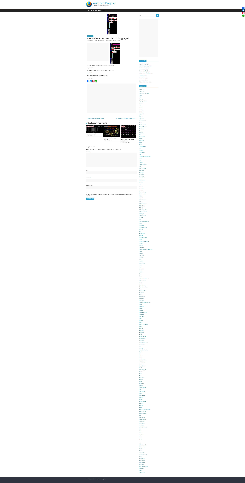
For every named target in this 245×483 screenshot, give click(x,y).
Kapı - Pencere (90, 36)
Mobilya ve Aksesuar (143, 324)
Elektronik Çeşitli (142, 209)
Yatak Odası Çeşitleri (143, 466)
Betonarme (141, 130)
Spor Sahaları (142, 421)
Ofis (140, 346)
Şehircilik (141, 397)
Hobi (140, 259)
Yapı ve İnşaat (142, 460)
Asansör (141, 109)
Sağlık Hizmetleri (142, 387)
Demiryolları (141, 174)
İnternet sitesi (89, 185)
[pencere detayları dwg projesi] (111, 126)
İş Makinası (141, 273)
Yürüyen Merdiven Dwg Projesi (145, 74)
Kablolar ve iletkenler (143, 278)
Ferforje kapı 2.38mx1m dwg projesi (126, 118)
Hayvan (140, 251)
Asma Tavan (141, 113)
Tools (140, 442)
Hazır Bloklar (142, 255)
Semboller (141, 403)
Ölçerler (141, 352)
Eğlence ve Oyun (142, 199)
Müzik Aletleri (142, 344)
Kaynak (140, 294)
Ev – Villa (141, 217)
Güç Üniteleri (142, 233)
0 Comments (101, 40)
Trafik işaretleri (142, 446)
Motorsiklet (141, 330)
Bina (140, 134)
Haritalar (141, 243)
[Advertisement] (98, 52)
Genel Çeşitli (141, 225)
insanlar (141, 271)
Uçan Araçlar (142, 452)
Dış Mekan (141, 190)
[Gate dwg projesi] (94, 126)
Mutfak (140, 334)
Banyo (140, 122)
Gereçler (141, 229)
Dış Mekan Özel (142, 194)
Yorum (88, 152)
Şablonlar (141, 385)
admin (96, 40)
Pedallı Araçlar (142, 361)
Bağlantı (141, 116)
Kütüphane (141, 298)
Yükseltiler (141, 468)
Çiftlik (140, 158)
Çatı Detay (141, 150)
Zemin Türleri (142, 472)
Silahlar (140, 407)
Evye (140, 219)
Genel (140, 223)
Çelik (140, 154)
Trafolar (140, 448)
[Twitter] (243, 10)
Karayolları (141, 292)
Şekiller (140, 399)
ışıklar (140, 275)
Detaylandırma (142, 180)
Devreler (141, 182)
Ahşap (140, 95)
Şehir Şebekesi (142, 395)
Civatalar (141, 162)
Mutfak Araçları (142, 336)
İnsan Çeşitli (141, 269)
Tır (139, 441)
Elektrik (140, 201)
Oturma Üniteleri (142, 359)
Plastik (140, 367)
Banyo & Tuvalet (142, 124)
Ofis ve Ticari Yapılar (143, 350)
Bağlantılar (141, 118)
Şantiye (140, 393)
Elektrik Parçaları (142, 203)
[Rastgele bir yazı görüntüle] (157, 10)
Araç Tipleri (141, 103)
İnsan (140, 267)
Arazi (140, 105)
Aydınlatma (141, 114)
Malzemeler (141, 306)
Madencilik (141, 300)
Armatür (141, 107)
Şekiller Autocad (142, 401)
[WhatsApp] (243, 15)
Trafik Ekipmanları (143, 444)
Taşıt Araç (141, 435)
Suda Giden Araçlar (143, 427)
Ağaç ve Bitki (141, 91)
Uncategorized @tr (143, 454)
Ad (87, 170)
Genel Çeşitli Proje (143, 227)
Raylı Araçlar (141, 377)
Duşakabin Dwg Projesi (144, 64)
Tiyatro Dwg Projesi (143, 79)
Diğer (140, 184)
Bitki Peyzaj (141, 140)
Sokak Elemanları (142, 413)
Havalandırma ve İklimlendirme (145, 249)
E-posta (88, 178)
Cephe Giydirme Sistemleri (145, 156)
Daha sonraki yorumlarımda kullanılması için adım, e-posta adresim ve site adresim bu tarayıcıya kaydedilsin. (109, 195)
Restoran (141, 379)
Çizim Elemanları (142, 168)
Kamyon (141, 282)
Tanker (140, 431)
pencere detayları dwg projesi (110, 138)
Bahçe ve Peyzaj (142, 120)
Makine (140, 304)
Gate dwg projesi (91, 134)
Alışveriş (141, 99)
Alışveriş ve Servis (143, 101)
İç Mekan (141, 261)
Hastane (141, 245)
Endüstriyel (141, 213)
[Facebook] (243, 8)
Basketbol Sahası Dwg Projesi (145, 81)
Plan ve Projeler (142, 365)
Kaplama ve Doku (142, 290)
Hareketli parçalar (143, 237)
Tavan (140, 437)
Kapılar (140, 288)
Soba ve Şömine (142, 411)
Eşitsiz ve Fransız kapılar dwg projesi (127, 140)
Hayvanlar (141, 253)
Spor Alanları (142, 417)
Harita (140, 239)
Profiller (140, 373)
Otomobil (141, 358)
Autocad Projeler (104, 3)
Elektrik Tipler (142, 205)
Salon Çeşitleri (142, 391)
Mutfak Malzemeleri (143, 342)
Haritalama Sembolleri (144, 241)
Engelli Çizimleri (142, 215)
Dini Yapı (141, 186)
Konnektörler (142, 296)
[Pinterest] (243, 13)
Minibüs (141, 320)
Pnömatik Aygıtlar (143, 369)
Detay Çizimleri (142, 178)
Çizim (140, 166)
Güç (140, 231)
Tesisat (140, 439)
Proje (140, 375)
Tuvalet (140, 450)
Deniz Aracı (141, 176)
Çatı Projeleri (142, 152)
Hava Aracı (141, 247)
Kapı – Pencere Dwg (143, 286)
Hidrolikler (141, 257)
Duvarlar (141, 197)
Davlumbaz (141, 170)
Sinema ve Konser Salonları (145, 409)
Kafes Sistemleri (142, 280)
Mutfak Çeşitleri (142, 338)
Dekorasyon (141, 172)
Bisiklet (140, 138)
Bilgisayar (141, 132)
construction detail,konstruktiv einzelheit (113, 40)
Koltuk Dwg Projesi (143, 75)
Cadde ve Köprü (142, 146)
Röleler (140, 381)
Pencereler (141, 363)
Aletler (140, 97)
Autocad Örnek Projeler (99, 10)
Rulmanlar (141, 383)
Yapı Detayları (142, 458)
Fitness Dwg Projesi (143, 77)
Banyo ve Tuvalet (142, 126)
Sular (140, 429)
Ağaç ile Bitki (142, 89)
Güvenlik (141, 235)
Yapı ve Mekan (142, 462)
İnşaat (140, 265)
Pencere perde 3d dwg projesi (95, 118)
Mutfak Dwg (141, 340)
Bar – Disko (141, 128)
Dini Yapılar (141, 188)
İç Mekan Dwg (142, 263)
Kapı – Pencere (142, 284)
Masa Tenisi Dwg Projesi (144, 68)
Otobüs (140, 356)
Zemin (140, 470)
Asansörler (141, 111)
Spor (140, 415)
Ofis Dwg (141, 348)
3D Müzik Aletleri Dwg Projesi (145, 66)
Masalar (141, 308)
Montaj (140, 326)
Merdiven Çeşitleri (143, 312)
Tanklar (140, 433)
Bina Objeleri (142, 136)
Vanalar (140, 456)
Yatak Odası (141, 464)
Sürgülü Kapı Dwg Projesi (144, 72)
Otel (140, 354)
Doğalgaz (141, 196)
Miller (140, 318)
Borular (140, 144)
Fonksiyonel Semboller (144, 221)
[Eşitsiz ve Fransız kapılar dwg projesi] (128, 126)
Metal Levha (141, 316)
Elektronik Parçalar (143, 211)
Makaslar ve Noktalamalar (144, 302)
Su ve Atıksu (141, 425)
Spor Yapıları (142, 423)
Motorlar (141, 328)
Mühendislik (141, 332)
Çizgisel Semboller (143, 164)
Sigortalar (141, 405)
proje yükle (89, 73)
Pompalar (141, 371)
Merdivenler (141, 314)
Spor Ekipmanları (142, 419)
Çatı (140, 148)
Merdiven (141, 310)
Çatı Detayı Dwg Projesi (144, 70)
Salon (140, 389)
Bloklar (140, 142)
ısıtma (140, 277)
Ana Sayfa (89, 10)
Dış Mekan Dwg (142, 192)
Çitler (140, 160)
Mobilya (140, 322)
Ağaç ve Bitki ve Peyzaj (144, 93)
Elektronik (141, 207)
